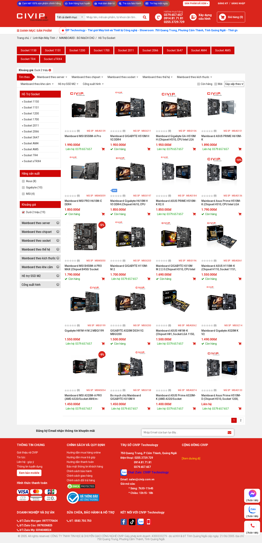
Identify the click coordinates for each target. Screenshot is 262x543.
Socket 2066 (150, 50)
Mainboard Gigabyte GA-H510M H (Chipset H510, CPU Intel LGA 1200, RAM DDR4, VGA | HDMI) (176, 138)
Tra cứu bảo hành (131, 3)
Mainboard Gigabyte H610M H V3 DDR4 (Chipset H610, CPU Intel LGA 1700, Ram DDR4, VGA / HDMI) (130, 202)
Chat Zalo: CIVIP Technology (148, 472)
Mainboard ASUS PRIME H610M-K (221, 138)
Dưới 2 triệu (34, 70)
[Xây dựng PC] (193, 17)
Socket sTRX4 (53, 59)
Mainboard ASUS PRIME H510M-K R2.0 (176, 202)
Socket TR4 (28, 59)
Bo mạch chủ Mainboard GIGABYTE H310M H (125, 397)
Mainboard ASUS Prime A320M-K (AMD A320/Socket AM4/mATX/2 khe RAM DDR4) (176, 397)
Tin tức (21, 457)
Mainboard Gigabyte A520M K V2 (219, 332)
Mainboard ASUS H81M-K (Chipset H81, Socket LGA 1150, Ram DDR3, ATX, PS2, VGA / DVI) (175, 332)
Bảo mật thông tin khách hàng (85, 466)
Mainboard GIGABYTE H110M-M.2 (129, 267)
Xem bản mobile (29, 472)
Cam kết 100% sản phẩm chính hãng (41, 3)
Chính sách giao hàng (79, 475)
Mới (220, 83)
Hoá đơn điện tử (106, 3)
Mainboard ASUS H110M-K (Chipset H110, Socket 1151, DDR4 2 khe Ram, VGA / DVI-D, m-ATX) (221, 267)
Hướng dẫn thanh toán (80, 461)
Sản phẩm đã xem (196, 3)
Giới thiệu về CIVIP (27, 452)
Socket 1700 (102, 50)
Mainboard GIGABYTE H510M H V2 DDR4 (129, 138)
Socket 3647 (175, 50)
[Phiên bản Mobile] (149, 522)
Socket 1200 (77, 50)
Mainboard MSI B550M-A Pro (83, 136)
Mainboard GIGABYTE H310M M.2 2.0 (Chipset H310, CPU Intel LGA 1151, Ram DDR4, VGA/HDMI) (175, 267)
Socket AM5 (223, 50)
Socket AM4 (199, 50)
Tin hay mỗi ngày (158, 3)
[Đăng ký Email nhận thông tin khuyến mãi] (229, 432)
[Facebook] (123, 522)
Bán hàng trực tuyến (79, 3)
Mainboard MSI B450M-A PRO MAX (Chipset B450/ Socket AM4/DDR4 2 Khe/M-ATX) (83, 267)
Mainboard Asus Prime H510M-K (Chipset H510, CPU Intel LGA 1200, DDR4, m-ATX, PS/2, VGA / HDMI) (221, 202)
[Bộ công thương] (93, 497)
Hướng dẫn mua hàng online (84, 452)
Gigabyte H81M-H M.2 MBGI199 (84, 330)
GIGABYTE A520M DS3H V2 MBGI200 (126, 332)
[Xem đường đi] (191, 458)
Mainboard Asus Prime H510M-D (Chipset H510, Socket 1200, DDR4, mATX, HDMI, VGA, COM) (221, 397)
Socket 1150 (28, 50)
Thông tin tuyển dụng (29, 466)
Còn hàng (206, 83)
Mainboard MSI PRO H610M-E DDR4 (83, 202)
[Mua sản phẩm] (103, 149)
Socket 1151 (53, 50)
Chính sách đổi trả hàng (81, 480)
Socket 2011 (126, 50)
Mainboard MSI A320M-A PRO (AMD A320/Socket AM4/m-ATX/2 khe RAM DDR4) (83, 397)
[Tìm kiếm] (145, 17)
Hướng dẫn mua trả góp (81, 457)
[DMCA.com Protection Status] (93, 486)
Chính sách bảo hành (79, 471)
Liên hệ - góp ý (25, 461)
